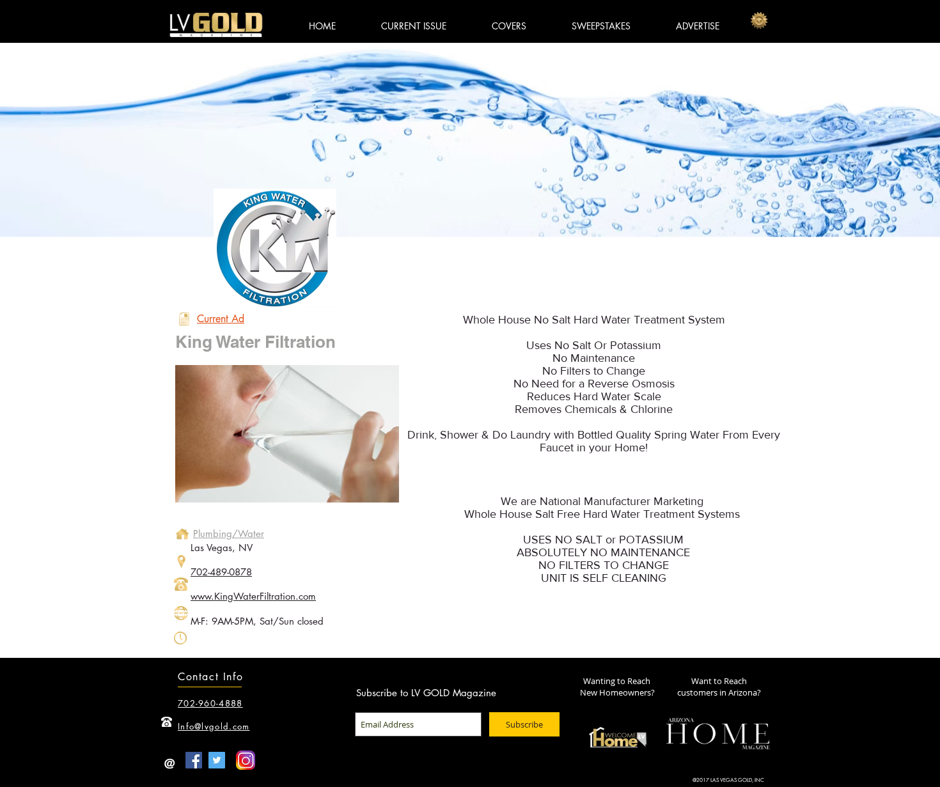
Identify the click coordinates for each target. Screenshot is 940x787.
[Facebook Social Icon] (193, 760)
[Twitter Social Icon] (216, 760)
